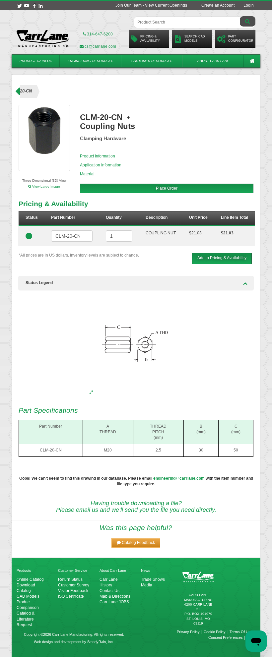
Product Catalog (36, 61)
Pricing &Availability (150, 38)
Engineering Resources (90, 61)
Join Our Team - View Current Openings (151, 5)
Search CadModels (194, 38)
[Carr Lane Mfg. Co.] (43, 38)
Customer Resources (151, 61)
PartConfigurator (240, 38)
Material (87, 174)
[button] (135, 543)
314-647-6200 (99, 34)
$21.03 (195, 233)
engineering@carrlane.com (179, 478)
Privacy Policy (188, 632)
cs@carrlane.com (100, 46)
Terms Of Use (241, 632)
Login (248, 5)
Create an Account (218, 5)
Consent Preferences (225, 637)
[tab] (136, 283)
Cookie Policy (215, 632)
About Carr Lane (213, 61)
